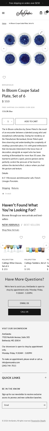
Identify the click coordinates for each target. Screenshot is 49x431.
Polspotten (7, 259)
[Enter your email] (44, 405)
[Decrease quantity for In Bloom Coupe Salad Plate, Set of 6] (4, 121)
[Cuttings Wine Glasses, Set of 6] (12, 246)
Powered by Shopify (38, 421)
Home (4, 23)
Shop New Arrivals (10, 230)
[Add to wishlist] (4, 77)
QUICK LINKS (11, 377)
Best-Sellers (32, 224)
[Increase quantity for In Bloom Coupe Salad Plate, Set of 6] (12, 121)
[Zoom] (41, 32)
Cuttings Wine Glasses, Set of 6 (12, 264)
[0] (45, 13)
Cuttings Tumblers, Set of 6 (35, 264)
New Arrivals (10, 224)
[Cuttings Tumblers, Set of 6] (35, 246)
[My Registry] (41, 13)
